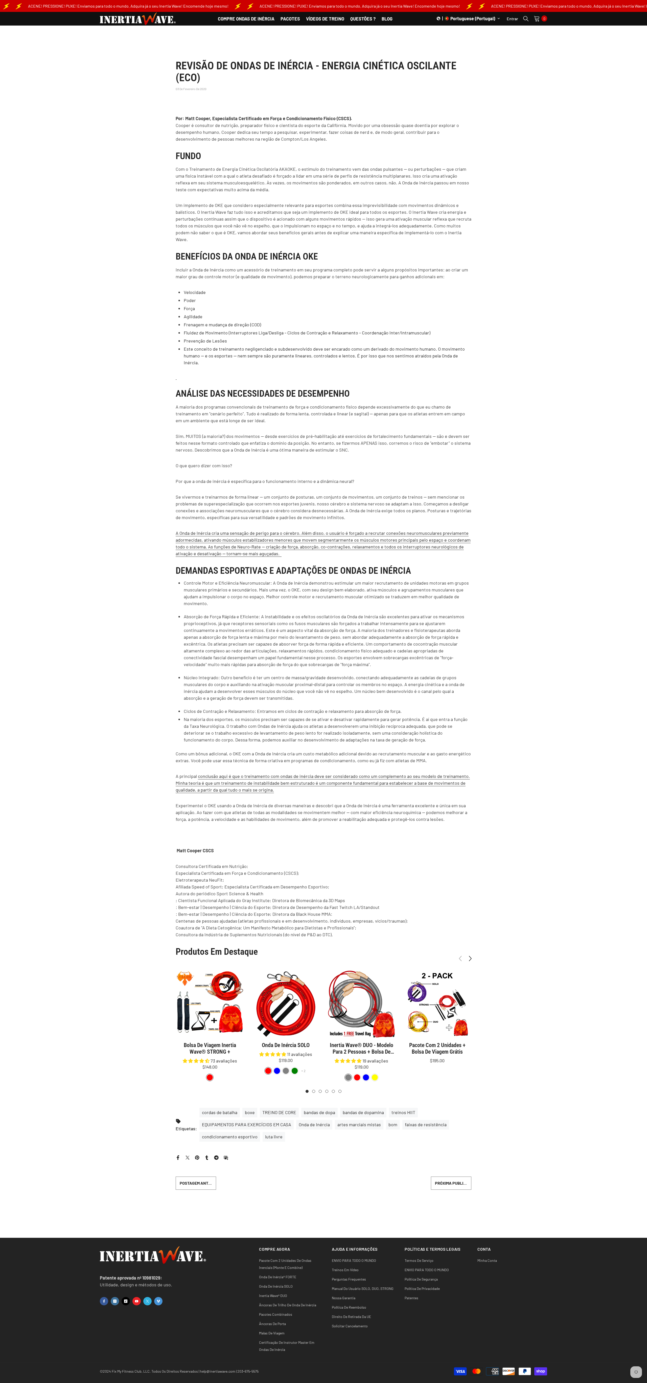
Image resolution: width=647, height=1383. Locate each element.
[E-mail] (226, 1157)
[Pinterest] (197, 1157)
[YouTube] (136, 1301)
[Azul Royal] (366, 1077)
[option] (210, 1026)
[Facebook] (178, 1157)
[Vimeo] (158, 1301)
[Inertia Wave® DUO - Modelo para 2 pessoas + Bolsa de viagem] (361, 1004)
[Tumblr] (206, 1157)
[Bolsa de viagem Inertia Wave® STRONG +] (210, 1004)
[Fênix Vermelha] (210, 1077)
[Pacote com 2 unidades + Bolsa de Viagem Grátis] (437, 1004)
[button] (468, 18)
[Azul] (277, 1071)
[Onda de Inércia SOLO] (285, 1004)
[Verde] (294, 1071)
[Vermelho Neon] (357, 1077)
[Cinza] (286, 1071)
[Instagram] (115, 1301)
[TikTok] (126, 1301)
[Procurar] (526, 18)
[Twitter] (187, 1157)
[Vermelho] (268, 1071)
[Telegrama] (216, 1157)
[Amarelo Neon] (375, 1077)
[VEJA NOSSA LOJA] (176, 376)
